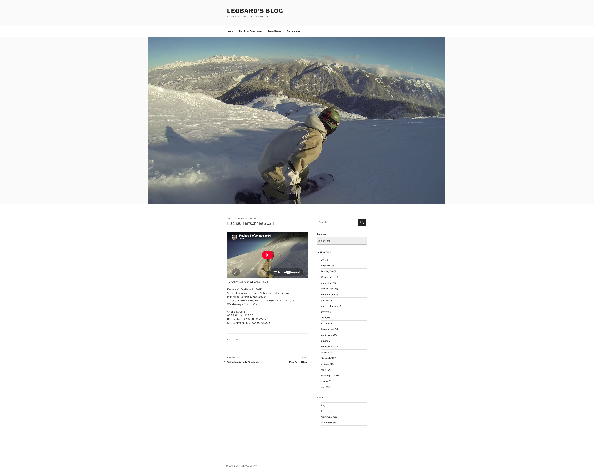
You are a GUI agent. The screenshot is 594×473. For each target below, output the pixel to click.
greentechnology (329, 306)
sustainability (327, 364)
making (325, 323)
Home (230, 31)
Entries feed (327, 411)
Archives (321, 234)
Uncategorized (328, 375)
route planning (328, 346)
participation (327, 335)
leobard (250, 219)
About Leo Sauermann (250, 31)
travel (235, 340)
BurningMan (327, 271)
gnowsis (325, 300)
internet (325, 312)
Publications (293, 31)
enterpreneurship (329, 294)
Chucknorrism (328, 277)
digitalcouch (327, 288)
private (324, 340)
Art (322, 259)
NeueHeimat (327, 329)
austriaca (326, 265)
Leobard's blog (255, 10)
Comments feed (329, 416)
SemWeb (326, 358)
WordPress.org (328, 422)
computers (326, 283)
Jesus (324, 317)
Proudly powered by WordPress (241, 465)
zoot (323, 387)
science (325, 352)
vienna (324, 381)
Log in (324, 405)
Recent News (274, 31)
